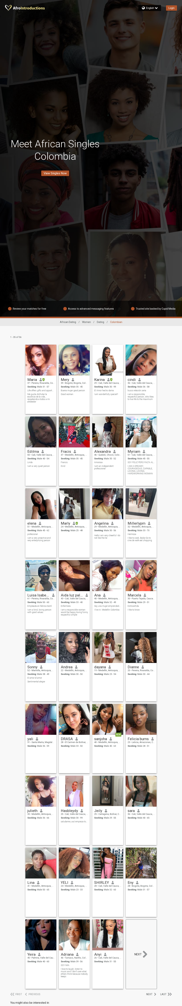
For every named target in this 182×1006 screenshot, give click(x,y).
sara (131, 811)
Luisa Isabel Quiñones (38, 595)
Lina (30, 882)
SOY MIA (65, 965)
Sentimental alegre (36, 681)
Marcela (134, 595)
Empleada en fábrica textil (39, 606)
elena (31, 523)
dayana (100, 667)
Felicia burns (138, 739)
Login (171, 8)
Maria (32, 380)
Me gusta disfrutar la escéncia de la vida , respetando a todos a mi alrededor (38, 398)
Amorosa (98, 462)
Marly (65, 523)
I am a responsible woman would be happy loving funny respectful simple (74, 612)
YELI (64, 882)
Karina (99, 380)
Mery (65, 380)
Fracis (66, 451)
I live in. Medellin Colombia (106, 610)
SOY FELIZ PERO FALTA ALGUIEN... (141, 462)
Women (86, 322)
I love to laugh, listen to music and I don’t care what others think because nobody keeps (74, 973)
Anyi (97, 954)
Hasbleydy (69, 811)
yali (30, 739)
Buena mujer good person (73, 390)
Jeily (98, 811)
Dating (100, 322)
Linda (30, 462)
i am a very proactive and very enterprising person (39, 539)
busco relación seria (137, 390)
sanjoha (100, 739)
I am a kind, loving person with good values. (39, 611)
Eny (130, 882)
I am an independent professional (104, 467)
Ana (97, 595)
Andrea (67, 667)
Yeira (31, 954)
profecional (32, 534)
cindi (132, 380)
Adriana (67, 954)
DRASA (67, 739)
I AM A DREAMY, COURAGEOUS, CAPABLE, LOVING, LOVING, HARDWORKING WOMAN (140, 470)
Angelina (101, 523)
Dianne (133, 667)
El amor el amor (34, 678)
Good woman (67, 394)
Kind (63, 466)
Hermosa (132, 534)
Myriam (134, 451)
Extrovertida (133, 606)
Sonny (32, 667)
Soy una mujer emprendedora (107, 606)
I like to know (134, 610)
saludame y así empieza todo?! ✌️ (74, 821)
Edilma (33, 451)
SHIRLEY (101, 882)
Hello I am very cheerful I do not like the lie (107, 536)
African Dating (68, 322)
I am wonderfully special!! (106, 394)
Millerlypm (136, 523)
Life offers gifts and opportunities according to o (41, 390)
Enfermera (66, 606)
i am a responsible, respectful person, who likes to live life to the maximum (141, 396)
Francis (64, 462)
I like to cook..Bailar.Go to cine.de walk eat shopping (140, 539)
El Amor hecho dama (104, 390)
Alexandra (102, 451)
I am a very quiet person (38, 466)
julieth (32, 811)
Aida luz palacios (72, 595)
